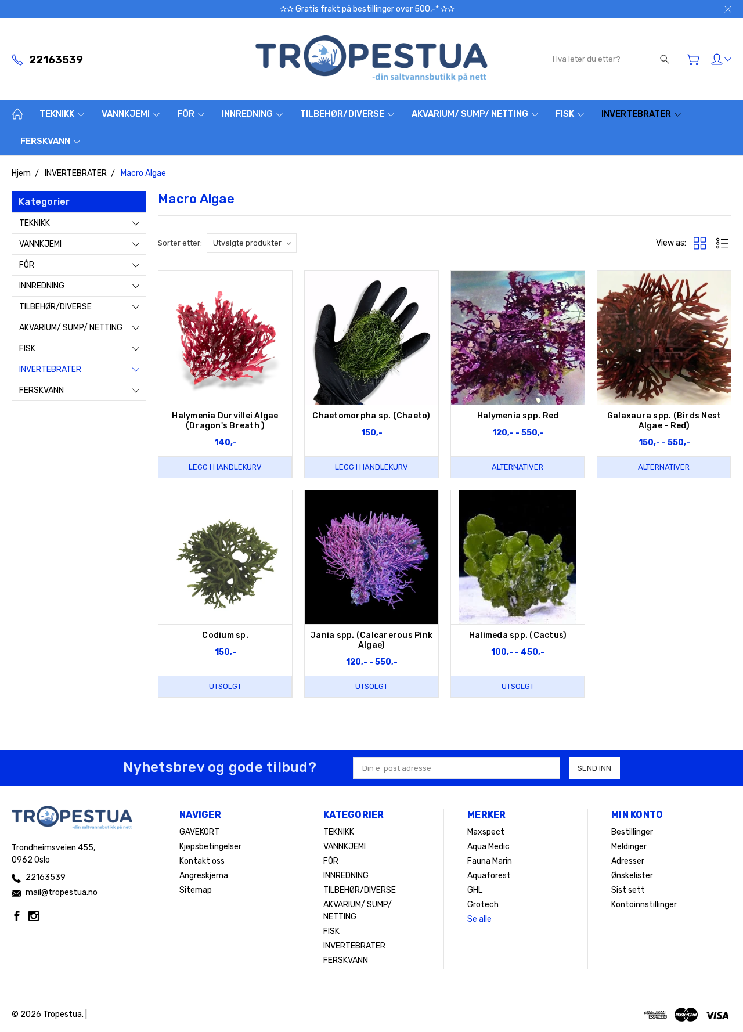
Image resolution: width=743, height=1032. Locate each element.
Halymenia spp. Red (518, 416)
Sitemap (195, 890)
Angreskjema (203, 876)
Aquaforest (489, 876)
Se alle (479, 919)
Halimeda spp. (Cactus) (518, 635)
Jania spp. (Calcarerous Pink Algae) (371, 640)
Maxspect (485, 832)
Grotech (483, 905)
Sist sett (628, 890)
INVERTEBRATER (637, 114)
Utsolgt (225, 686)
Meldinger (629, 846)
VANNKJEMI (127, 114)
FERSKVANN (46, 141)
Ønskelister (632, 876)
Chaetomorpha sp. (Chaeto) (371, 416)
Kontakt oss (202, 861)
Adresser (627, 861)
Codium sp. (225, 635)
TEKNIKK (57, 114)
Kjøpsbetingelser (210, 846)
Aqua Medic (488, 846)
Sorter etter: (180, 243)
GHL (474, 890)
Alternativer (517, 467)
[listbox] (252, 243)
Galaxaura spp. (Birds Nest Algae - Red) (664, 421)
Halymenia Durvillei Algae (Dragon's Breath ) (225, 421)
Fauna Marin (489, 861)
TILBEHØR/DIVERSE (343, 114)
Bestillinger (632, 832)
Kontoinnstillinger (644, 905)
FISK (566, 114)
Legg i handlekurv (225, 467)
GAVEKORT (199, 832)
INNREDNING (248, 114)
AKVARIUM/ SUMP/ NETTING (471, 114)
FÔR (186, 114)
